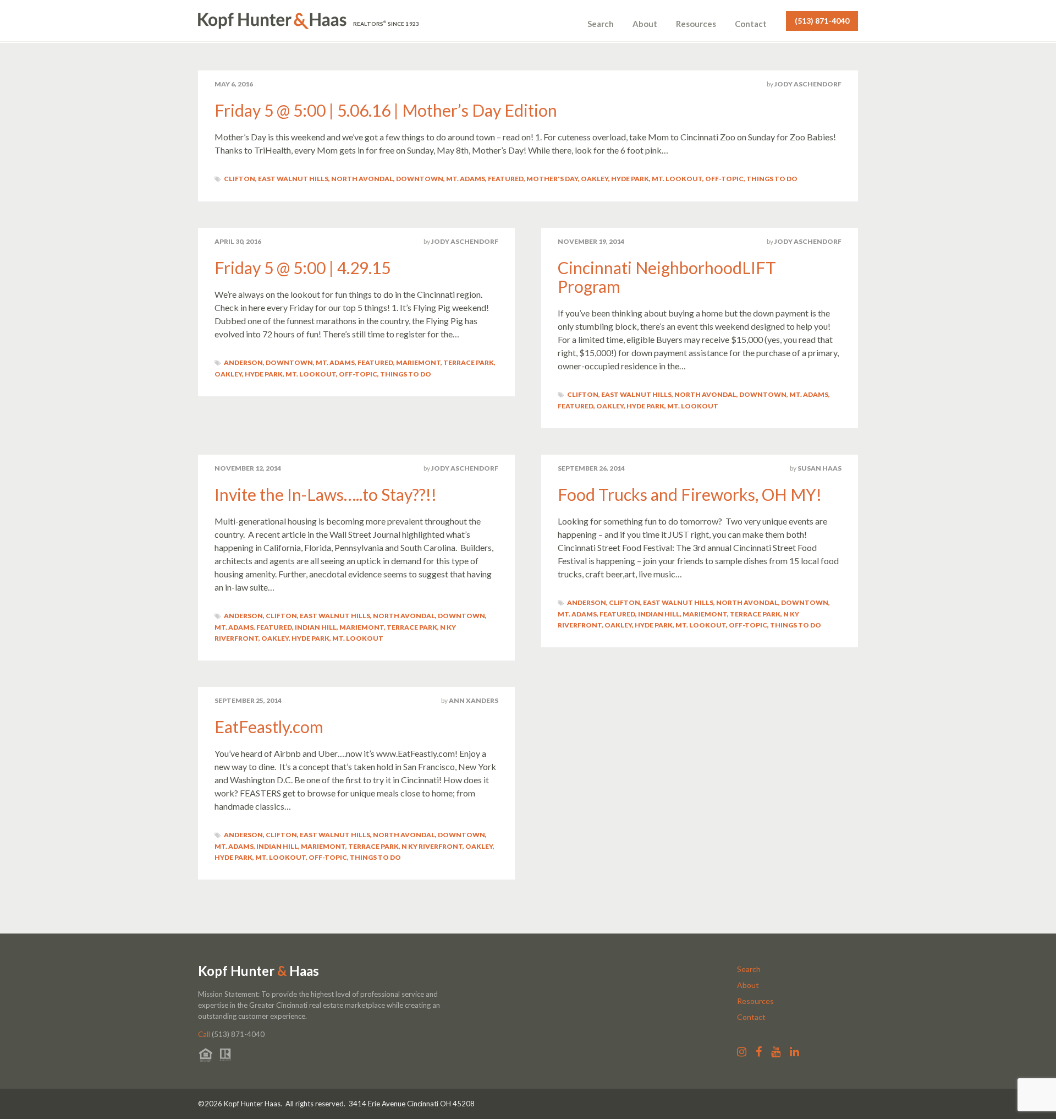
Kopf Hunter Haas (258, 971)
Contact (751, 24)
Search (600, 24)
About (644, 24)
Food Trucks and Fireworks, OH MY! (690, 494)
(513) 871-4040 (822, 20)
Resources (696, 24)
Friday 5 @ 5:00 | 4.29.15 (303, 267)
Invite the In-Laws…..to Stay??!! (326, 494)
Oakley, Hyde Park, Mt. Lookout (641, 178)
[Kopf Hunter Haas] (272, 21)
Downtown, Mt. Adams (440, 178)
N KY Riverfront (432, 846)
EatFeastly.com (269, 726)
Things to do (772, 178)
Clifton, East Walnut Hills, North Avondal (308, 178)
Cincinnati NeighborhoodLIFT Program (667, 277)
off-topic (724, 178)
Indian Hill (316, 627)
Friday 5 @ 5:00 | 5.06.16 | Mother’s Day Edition (386, 110)
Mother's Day (552, 178)
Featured (506, 178)
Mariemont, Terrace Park (445, 362)
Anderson (243, 362)
